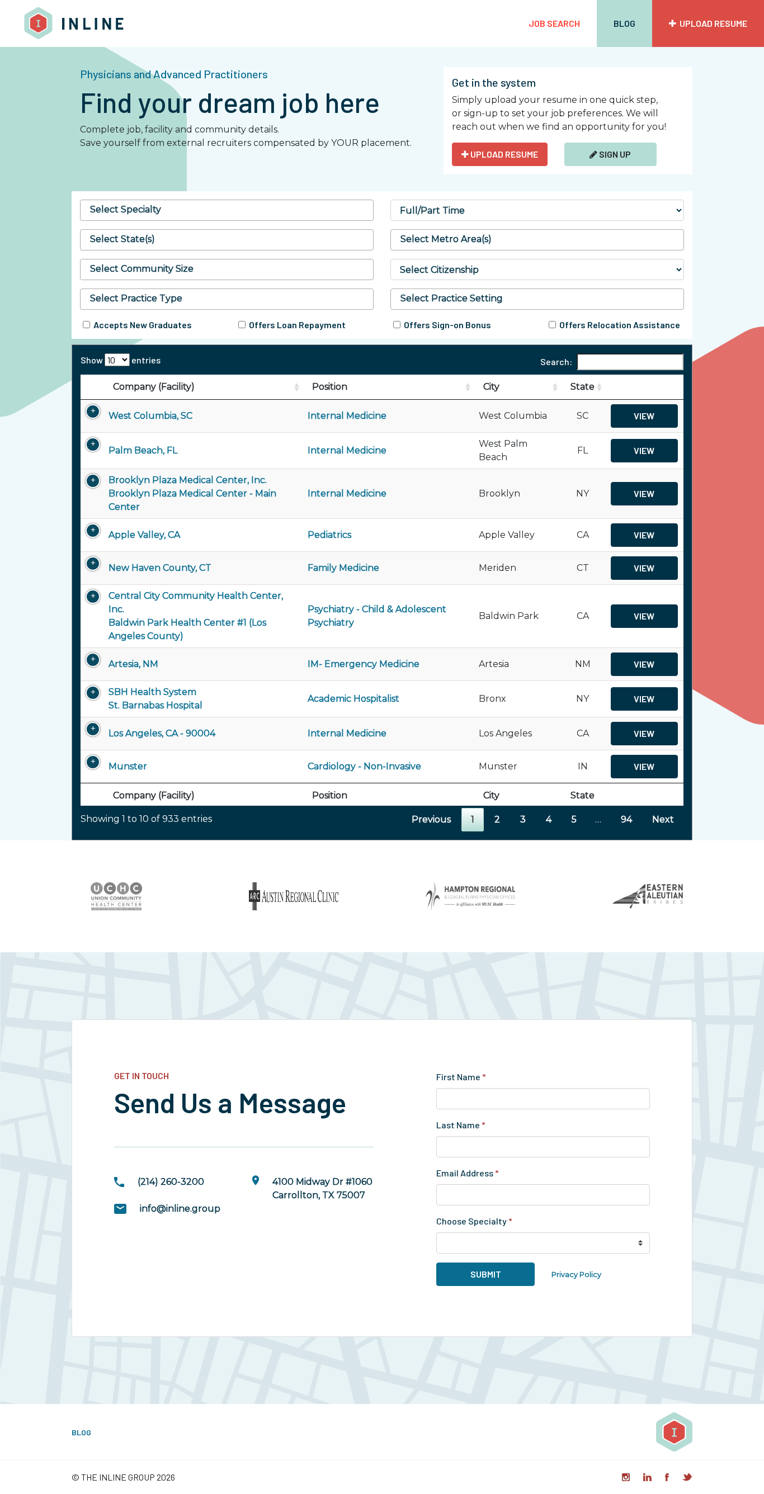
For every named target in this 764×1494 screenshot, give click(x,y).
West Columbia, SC (150, 415)
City (491, 386)
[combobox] (227, 210)
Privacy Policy (576, 1274)
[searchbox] (226, 209)
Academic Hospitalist (353, 698)
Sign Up (614, 154)
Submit (485, 1274)
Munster (128, 766)
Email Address (467, 1172)
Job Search (554, 23)
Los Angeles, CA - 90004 (162, 733)
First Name (461, 1076)
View (644, 415)
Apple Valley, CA (144, 534)
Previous (431, 819)
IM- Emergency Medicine (363, 664)
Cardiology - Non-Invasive (364, 766)
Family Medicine (343, 567)
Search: (556, 361)
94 (626, 819)
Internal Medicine (347, 415)
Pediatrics (329, 534)
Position (329, 386)
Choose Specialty (474, 1221)
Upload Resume (711, 23)
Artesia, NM (133, 664)
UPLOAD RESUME (503, 154)
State (582, 386)
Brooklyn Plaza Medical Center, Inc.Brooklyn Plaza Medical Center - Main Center (192, 493)
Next (663, 819)
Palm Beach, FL (143, 450)
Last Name (460, 1124)
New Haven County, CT (160, 567)
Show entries (121, 359)
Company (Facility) (154, 386)
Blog (624, 23)
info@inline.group (180, 1208)
